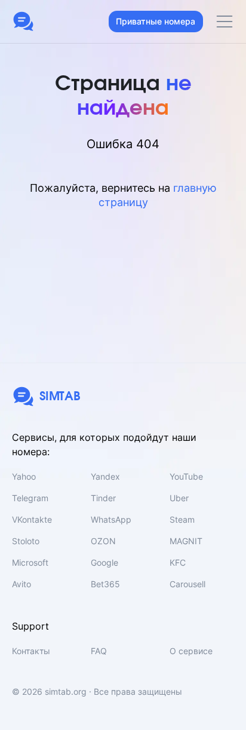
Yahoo (24, 476)
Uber (179, 498)
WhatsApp (111, 519)
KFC (178, 562)
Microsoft (30, 562)
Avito (21, 584)
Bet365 (105, 584)
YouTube (186, 476)
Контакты (31, 651)
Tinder (103, 498)
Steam (182, 519)
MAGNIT (186, 541)
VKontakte (32, 519)
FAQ (99, 651)
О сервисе (191, 651)
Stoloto (25, 541)
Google (104, 562)
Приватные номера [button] (155, 21)
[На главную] (23, 21)
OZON (103, 541)
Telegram (30, 498)
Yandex (105, 476)
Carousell (187, 584)
